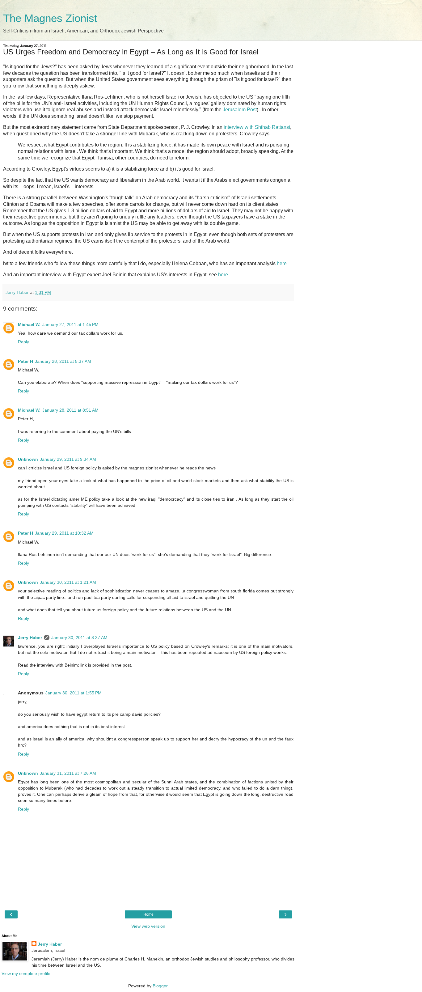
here (282, 263)
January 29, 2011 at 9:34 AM (68, 459)
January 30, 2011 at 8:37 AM (79, 637)
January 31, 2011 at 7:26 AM (68, 773)
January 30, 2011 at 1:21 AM (68, 582)
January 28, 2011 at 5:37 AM (63, 361)
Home (148, 914)
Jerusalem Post (240, 109)
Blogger (160, 985)
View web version (148, 926)
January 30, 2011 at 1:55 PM (73, 692)
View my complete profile (26, 973)
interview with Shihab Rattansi (257, 127)
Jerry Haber (30, 637)
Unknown (28, 459)
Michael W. (29, 324)
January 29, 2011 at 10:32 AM (64, 533)
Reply (23, 341)
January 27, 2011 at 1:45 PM (70, 324)
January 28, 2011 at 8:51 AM (70, 410)
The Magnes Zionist (50, 18)
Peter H (25, 361)
